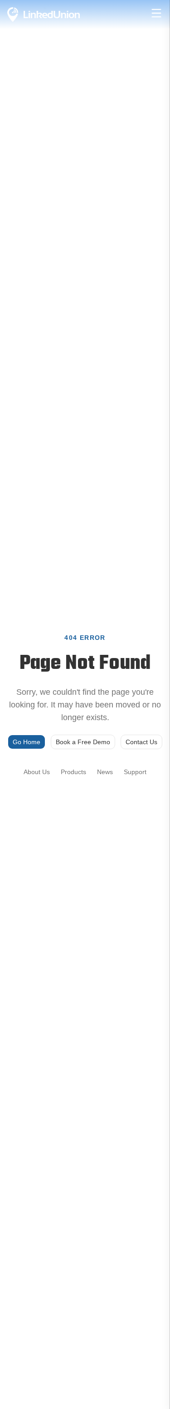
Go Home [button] (26, 742)
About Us (37, 771)
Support (135, 771)
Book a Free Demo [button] (83, 742)
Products (73, 771)
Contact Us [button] (141, 742)
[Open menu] (156, 13)
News (105, 771)
